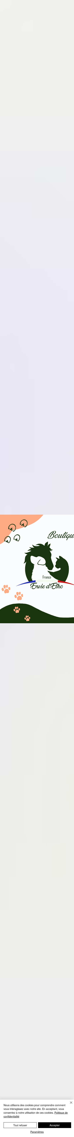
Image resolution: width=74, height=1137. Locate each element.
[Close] (69, 1104)
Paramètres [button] (37, 1132)
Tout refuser (20, 1125)
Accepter (55, 1125)
